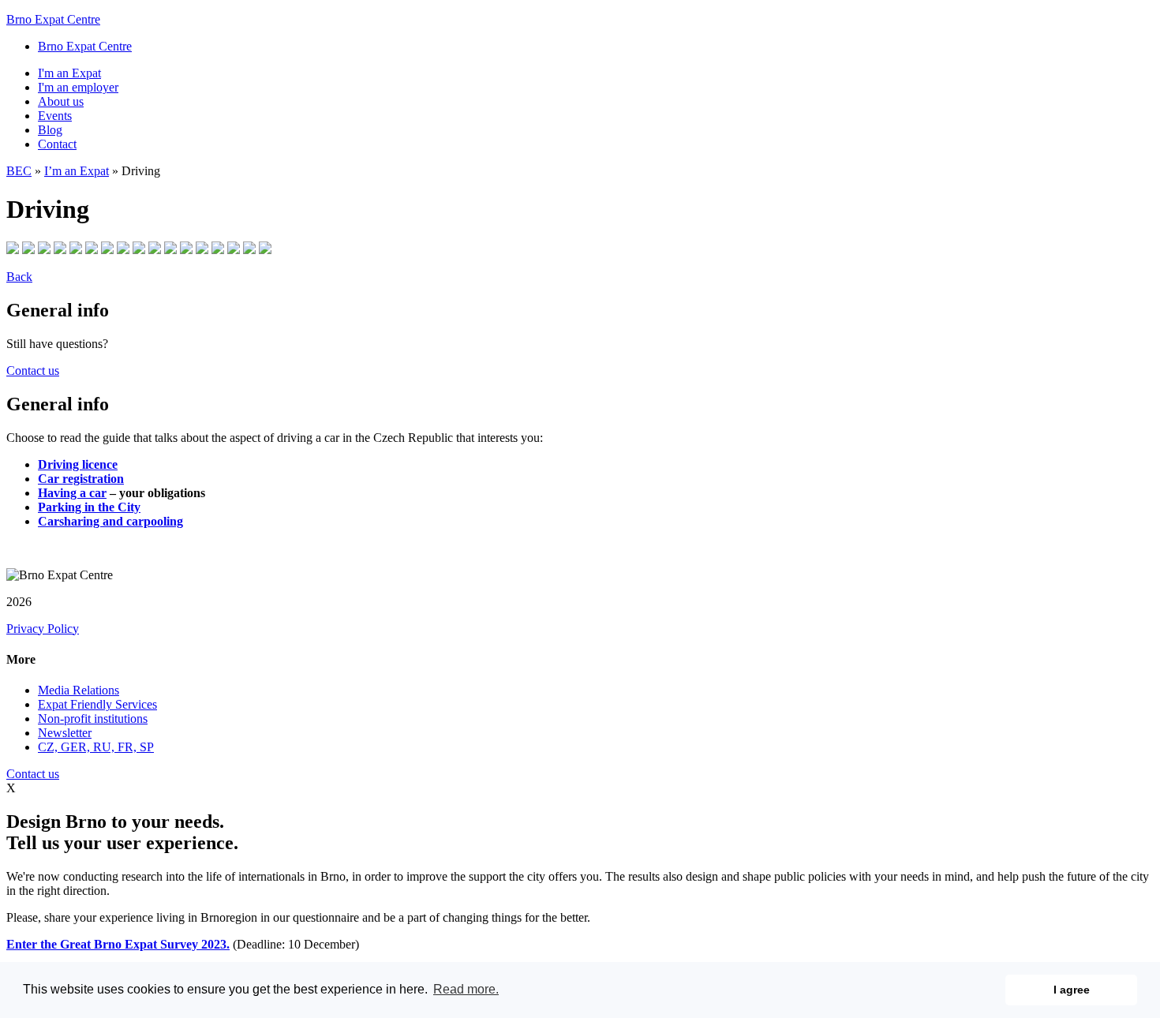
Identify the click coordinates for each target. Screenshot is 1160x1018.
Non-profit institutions (93, 718)
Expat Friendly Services (97, 704)
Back (19, 276)
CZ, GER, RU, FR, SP (96, 747)
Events (55, 115)
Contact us (32, 370)
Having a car (72, 493)
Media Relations (78, 690)
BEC (19, 171)
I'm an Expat (69, 73)
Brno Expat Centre (53, 19)
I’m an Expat (76, 171)
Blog (50, 130)
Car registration (81, 478)
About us (61, 101)
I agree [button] (1071, 989)
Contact (57, 144)
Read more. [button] (466, 989)
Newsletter (65, 732)
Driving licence (78, 464)
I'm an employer (78, 87)
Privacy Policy (42, 628)
